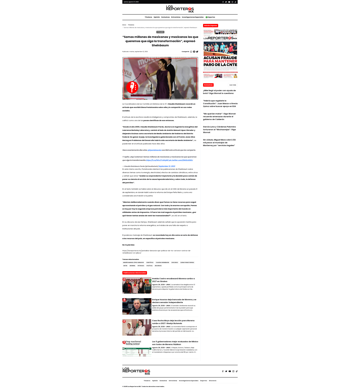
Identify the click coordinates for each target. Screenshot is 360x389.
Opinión (157, 17)
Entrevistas (175, 17)
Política (149, 265)
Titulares (148, 17)
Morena (132, 265)
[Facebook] (223, 371)
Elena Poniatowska (187, 262)
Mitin (125, 265)
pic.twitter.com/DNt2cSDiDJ (181, 160)
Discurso (175, 262)
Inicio (124, 25)
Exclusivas (165, 17)
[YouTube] (230, 371)
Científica (149, 262)
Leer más (233, 85)
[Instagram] (233, 371)
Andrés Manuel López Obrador (133, 262)
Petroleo (141, 265)
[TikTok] (237, 371)
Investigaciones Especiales (193, 17)
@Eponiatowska (154, 150)
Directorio (212, 381)
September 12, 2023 (167, 166)
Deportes (211, 17)
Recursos (158, 265)
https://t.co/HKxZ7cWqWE (157, 160)
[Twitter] (226, 371)
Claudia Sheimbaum (162, 262)
